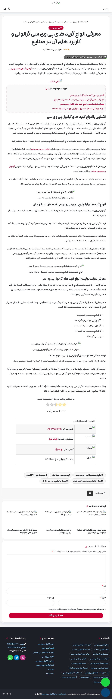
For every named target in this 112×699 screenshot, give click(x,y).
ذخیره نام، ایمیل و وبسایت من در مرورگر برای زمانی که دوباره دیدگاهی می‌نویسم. (76, 609)
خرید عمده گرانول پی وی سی (81, 649)
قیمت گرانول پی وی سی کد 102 (54, 481)
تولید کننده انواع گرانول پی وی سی (54, 694)
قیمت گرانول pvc (48, 648)
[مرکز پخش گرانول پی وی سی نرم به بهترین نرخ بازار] (56, 519)
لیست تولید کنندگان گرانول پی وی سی (96, 673)
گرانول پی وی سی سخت (69, 677)
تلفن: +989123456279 (15, 644)
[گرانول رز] (56, 3)
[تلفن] (105, 692)
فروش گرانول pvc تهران (21, 69)
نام (104, 586)
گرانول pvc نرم (85, 677)
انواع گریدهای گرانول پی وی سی (89, 475)
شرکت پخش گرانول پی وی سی (80, 654)
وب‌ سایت (50, 597)
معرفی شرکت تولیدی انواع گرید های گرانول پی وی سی (82, 104)
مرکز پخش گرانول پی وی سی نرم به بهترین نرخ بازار (58, 531)
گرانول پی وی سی (76, 22)
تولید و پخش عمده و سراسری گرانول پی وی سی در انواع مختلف (78, 108)
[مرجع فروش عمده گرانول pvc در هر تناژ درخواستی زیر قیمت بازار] (90, 519)
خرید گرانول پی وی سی (46, 644)
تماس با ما (50, 673)
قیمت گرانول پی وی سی (78, 663)
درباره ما (51, 669)
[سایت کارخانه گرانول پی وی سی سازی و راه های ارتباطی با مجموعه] (21, 519)
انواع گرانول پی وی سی (101, 645)
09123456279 (54, 429)
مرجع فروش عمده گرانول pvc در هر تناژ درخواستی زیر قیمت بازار (91, 531)
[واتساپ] (105, 682)
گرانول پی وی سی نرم (40, 149)
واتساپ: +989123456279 (16, 647)
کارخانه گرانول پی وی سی (100, 677)
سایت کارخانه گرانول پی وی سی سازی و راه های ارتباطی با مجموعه (22, 531)
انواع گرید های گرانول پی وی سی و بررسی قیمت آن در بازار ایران (79, 99)
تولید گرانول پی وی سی (101, 649)
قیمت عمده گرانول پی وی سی (99, 663)
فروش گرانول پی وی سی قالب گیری (87, 481)
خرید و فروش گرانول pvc (100, 654)
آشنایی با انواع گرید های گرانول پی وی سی (87, 95)
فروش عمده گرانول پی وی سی (99, 659)
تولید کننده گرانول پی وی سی (82, 645)
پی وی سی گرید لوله (60, 475)
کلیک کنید (53, 439)
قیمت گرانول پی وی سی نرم (100, 668)
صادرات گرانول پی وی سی (45, 660)
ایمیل (103, 597)
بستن (47, 88)
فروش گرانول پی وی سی (78, 659)
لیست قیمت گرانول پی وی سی (72, 673)
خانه (85, 22)
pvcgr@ (59, 449)
